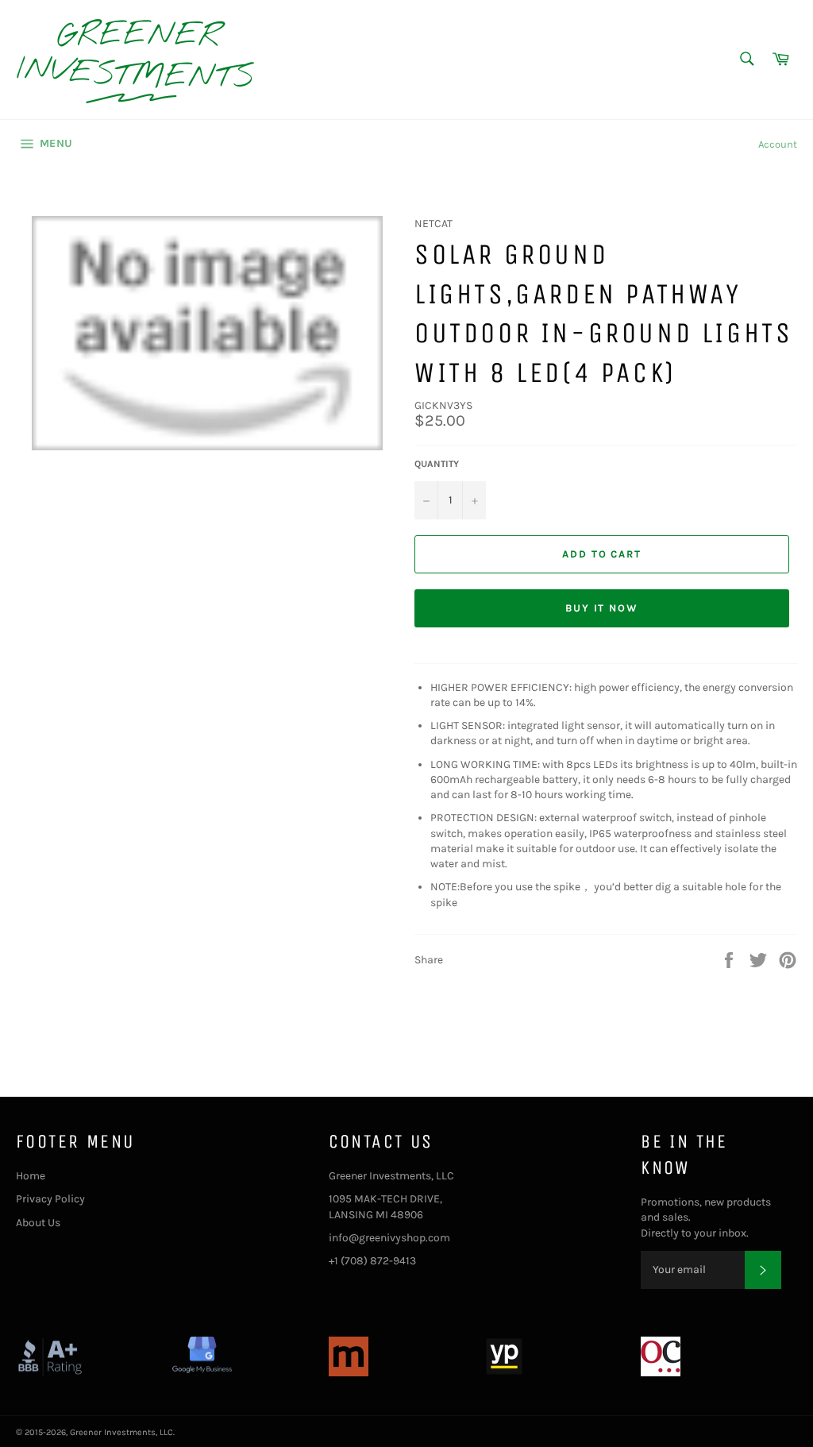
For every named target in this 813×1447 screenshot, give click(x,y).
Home (30, 1176)
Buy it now (602, 608)
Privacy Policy (50, 1199)
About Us (38, 1222)
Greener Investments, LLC (121, 1432)
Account (777, 144)
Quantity (436, 463)
